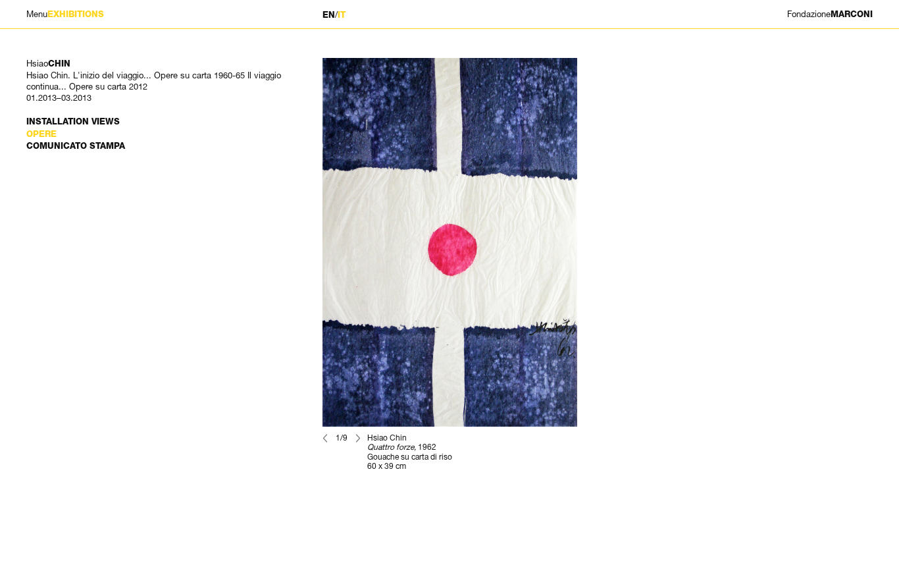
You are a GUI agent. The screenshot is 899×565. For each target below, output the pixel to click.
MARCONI (830, 14)
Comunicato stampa (75, 146)
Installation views (73, 121)
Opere (41, 134)
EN (328, 15)
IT (342, 15)
